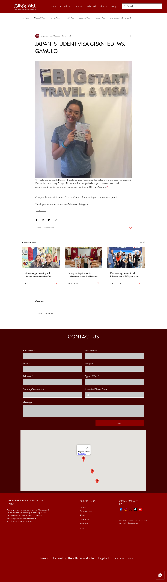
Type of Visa (92, 376)
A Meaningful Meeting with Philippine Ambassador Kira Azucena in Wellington (38, 274)
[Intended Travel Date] (88, 395)
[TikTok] (135, 509)
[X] (130, 509)
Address (28, 376)
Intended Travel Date (96, 389)
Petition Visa (100, 18)
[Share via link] (55, 219)
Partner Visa (54, 18)
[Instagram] (125, 509)
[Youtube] (140, 509)
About (83, 515)
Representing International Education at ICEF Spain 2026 (124, 274)
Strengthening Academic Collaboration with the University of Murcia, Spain (83, 274)
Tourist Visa (69, 18)
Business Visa (84, 18)
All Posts (25, 18)
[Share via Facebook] (36, 219)
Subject (89, 363)
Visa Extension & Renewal (120, 18)
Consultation (86, 511)
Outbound (85, 519)
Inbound (84, 523)
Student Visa (39, 18)
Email (26, 363)
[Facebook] (121, 509)
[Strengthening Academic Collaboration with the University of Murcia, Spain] (83, 257)
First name (29, 350)
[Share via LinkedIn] (49, 219)
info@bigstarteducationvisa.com (21, 518)
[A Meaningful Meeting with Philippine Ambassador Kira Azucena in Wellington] (41, 257)
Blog (82, 528)
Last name (91, 350)
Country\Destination (34, 389)
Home (83, 507)
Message (28, 402)
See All (142, 242)
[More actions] (130, 35)
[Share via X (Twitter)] (43, 219)
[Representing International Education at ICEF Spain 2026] (126, 257)
